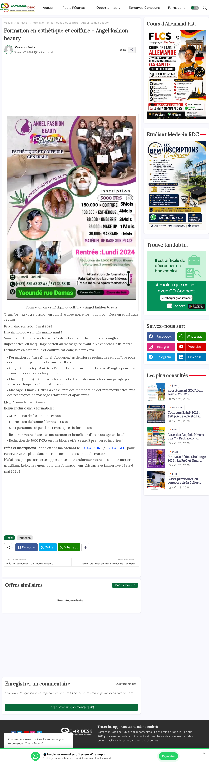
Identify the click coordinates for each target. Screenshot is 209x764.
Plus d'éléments (125, 585)
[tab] (48, 7)
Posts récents (73, 8)
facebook (164, 336)
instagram (164, 347)
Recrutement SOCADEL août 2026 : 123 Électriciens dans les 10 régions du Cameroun (185, 392)
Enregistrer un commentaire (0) (71, 707)
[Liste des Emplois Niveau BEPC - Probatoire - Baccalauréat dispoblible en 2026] (156, 436)
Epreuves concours (144, 8)
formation (23, 22)
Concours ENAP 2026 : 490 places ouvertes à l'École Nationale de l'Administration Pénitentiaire (184, 414)
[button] (195, 8)
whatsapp (194, 336)
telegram (164, 357)
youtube (194, 347)
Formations (177, 8)
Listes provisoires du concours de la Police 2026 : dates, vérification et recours (185, 480)
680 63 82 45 (90, 448)
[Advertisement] (71, 85)
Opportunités (106, 8)
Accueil (48, 8)
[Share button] (85, 547)
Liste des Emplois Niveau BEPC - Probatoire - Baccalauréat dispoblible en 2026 (186, 436)
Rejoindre (168, 756)
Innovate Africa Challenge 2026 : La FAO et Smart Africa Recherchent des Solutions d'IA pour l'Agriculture (187, 458)
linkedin (194, 357)
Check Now (32, 743)
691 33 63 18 (117, 448)
